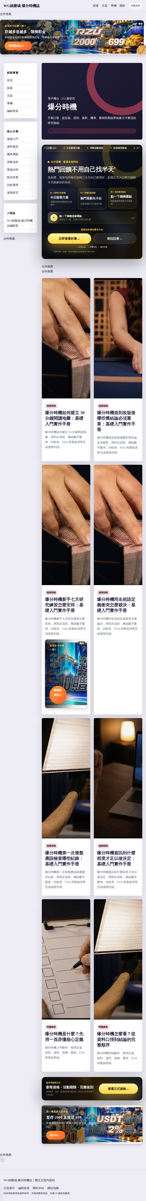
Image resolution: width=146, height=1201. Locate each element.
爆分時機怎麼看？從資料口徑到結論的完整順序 (116, 1039)
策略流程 (12, 161)
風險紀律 (12, 169)
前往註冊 (114, 238)
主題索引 (9, 1188)
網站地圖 (53, 1188)
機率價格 (12, 154)
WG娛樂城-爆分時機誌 (22, 6)
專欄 (113, 5)
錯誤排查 (12, 177)
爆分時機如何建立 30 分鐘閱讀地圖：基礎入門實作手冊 (65, 418)
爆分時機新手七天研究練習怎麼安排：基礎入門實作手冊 (64, 605)
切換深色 (135, 5)
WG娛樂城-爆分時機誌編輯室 (20, 223)
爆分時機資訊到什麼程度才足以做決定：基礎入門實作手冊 (116, 858)
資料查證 (12, 146)
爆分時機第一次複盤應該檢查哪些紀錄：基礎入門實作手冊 (64, 858)
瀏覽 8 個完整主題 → (60, 130)
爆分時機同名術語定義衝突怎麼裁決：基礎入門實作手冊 (116, 605)
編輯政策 (12, 110)
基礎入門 (12, 138)
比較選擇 (12, 184)
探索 (96, 5)
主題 (105, 5)
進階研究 (12, 192)
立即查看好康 (69, 238)
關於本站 (38, 1188)
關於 (122, 5)
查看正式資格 (118, 1088)
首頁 (10, 80)
